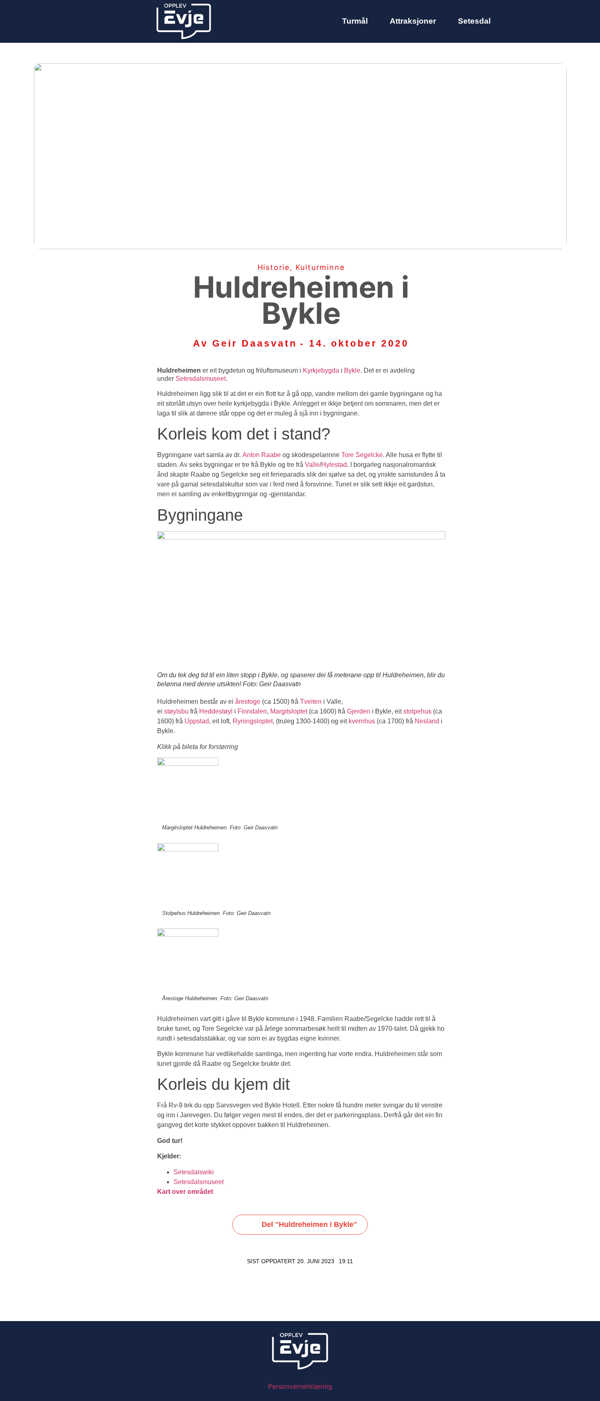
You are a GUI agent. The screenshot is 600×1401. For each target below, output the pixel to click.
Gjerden (358, 711)
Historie (274, 267)
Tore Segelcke (362, 454)
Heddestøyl (216, 711)
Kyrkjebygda (321, 370)
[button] (300, 1225)
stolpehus (417, 711)
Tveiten (311, 701)
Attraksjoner (413, 21)
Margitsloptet (288, 711)
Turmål (355, 21)
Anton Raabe (261, 454)
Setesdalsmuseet (201, 378)
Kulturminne (320, 267)
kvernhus (362, 721)
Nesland (427, 721)
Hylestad (334, 464)
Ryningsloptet (253, 721)
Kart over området (185, 1191)
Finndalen (252, 711)
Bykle (352, 370)
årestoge (247, 701)
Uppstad (196, 721)
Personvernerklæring (300, 1386)
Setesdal (474, 21)
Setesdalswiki (193, 1172)
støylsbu (176, 711)
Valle (312, 464)
